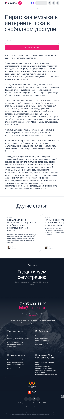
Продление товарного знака (15, 342)
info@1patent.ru (32, 308)
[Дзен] (30, 399)
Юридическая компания (15, 320)
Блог (11, 8)
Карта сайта (32, 409)
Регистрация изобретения (42, 340)
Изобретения (41, 331)
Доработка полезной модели (15, 362)
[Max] (38, 399)
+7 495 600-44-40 (32, 304)
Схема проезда (32, 315)
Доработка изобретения (41, 338)
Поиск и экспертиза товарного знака (17, 336)
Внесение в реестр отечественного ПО (46, 374)
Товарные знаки (15, 331)
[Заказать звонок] (49, 3)
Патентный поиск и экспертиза (43, 336)
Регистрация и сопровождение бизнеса (32, 323)
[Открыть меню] (57, 3)
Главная (7, 8)
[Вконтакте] (26, 399)
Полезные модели (16, 355)
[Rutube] (34, 399)
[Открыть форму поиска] (53, 3)
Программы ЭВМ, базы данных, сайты (45, 356)
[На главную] (11, 3)
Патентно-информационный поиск (16, 360)
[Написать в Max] (32, 3)
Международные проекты (30, 320)
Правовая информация (32, 406)
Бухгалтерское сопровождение (46, 320)
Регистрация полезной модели (15, 364)
